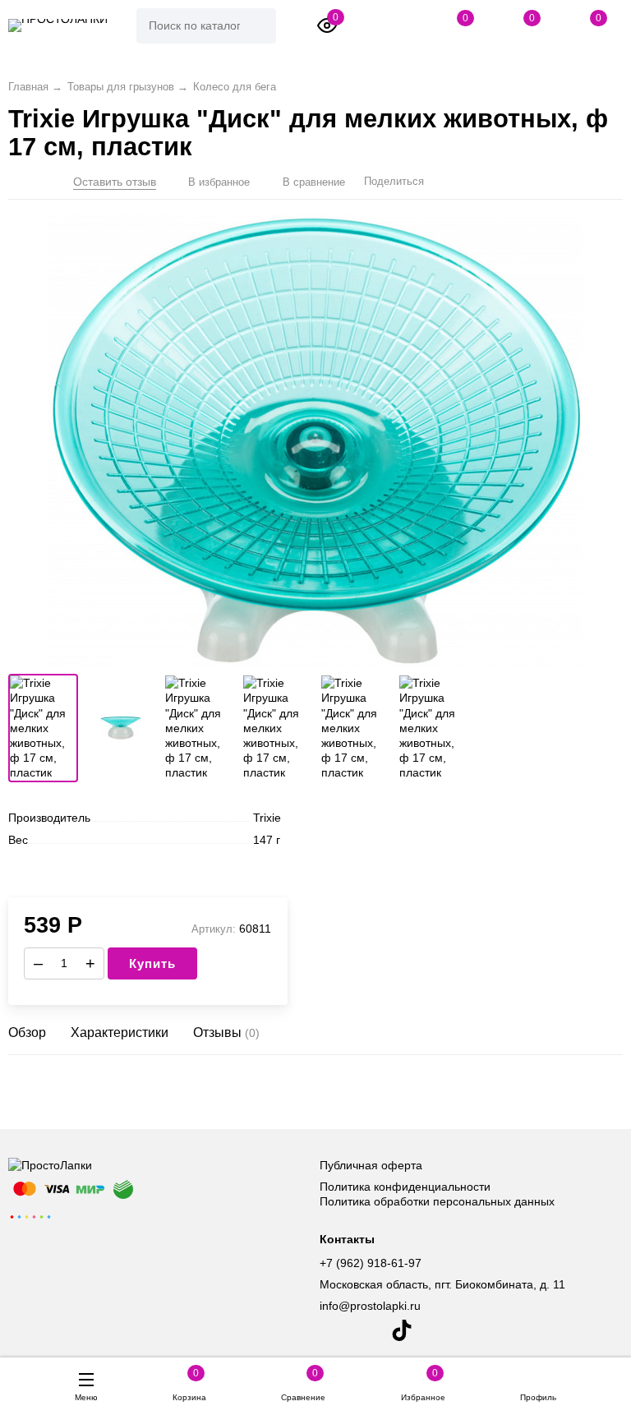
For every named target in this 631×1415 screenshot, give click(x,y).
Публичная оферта (371, 1165)
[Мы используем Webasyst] (30, 1216)
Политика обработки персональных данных (437, 1201)
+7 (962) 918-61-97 (370, 1263)
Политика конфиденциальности (405, 1186)
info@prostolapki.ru (370, 1305)
